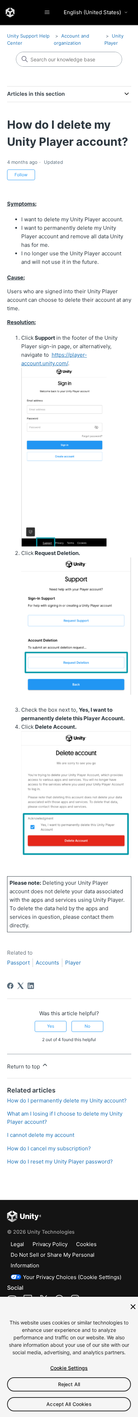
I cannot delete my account (40, 1135)
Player (73, 962)
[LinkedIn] (31, 986)
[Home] (10, 12)
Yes (50, 1026)
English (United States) (92, 12)
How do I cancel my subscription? (49, 1148)
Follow (21, 174)
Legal (17, 1244)
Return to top (24, 1066)
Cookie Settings (69, 1368)
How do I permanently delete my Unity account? (67, 1100)
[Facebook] (10, 986)
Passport (18, 962)
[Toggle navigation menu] (46, 12)
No (87, 1026)
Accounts (47, 962)
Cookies (86, 1244)
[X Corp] (20, 986)
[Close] (133, 1307)
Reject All (69, 1384)
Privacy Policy (50, 1244)
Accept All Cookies (69, 1404)
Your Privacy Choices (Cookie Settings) (72, 1277)
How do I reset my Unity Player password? (60, 1161)
